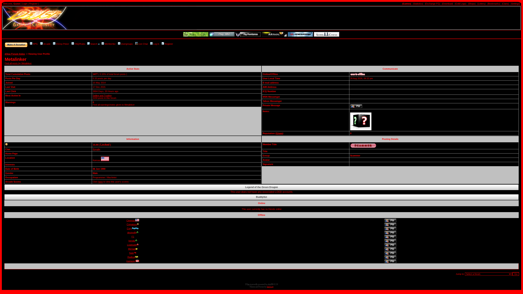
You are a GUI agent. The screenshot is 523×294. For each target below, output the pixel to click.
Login (24, 3)
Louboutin (132, 245)
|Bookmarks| (493, 3)
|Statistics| (418, 3)
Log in (156, 44)
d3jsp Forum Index (15, 54)
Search (93, 44)
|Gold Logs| (460, 3)
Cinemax (130, 220)
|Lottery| (481, 3)
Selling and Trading (102, 95)
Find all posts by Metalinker (18, 63)
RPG (35, 44)
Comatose (132, 224)
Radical (131, 257)
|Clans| (505, 3)
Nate (131, 253)
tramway (130, 261)
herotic (132, 240)
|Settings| (515, 3)
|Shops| (472, 3)
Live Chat (143, 44)
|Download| (447, 3)
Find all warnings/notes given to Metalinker (114, 105)
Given (279, 133)
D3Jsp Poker (62, 44)
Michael (132, 249)
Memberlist (110, 44)
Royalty (96, 149)
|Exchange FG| (432, 3)
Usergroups (127, 44)
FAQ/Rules (80, 44)
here (100, 181)
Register (33, 3)
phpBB (270, 284)
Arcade (46, 44)
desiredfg (131, 232)
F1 (133, 236)
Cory (129, 228)
